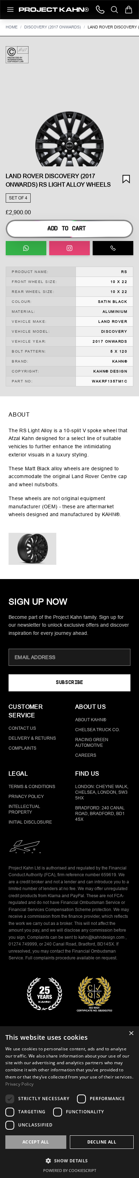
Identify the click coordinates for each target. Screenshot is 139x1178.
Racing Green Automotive (91, 742)
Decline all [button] (101, 1142)
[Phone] (100, 9)
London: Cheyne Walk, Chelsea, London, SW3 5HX (101, 792)
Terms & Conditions (32, 786)
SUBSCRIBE (69, 682)
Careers (85, 755)
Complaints (22, 748)
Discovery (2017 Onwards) (52, 27)
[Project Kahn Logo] (54, 9)
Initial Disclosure (30, 822)
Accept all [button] (35, 1142)
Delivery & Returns (32, 738)
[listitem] (32, 549)
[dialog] (69, 1102)
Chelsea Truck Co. (97, 729)
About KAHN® (90, 719)
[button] (69, 145)
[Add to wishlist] (126, 179)
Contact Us (22, 728)
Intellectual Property (24, 809)
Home (11, 27)
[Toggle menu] (10, 9)
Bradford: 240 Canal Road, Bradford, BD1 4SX (100, 813)
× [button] (131, 1034)
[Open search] (114, 9)
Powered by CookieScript (69, 1170)
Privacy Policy (26, 796)
